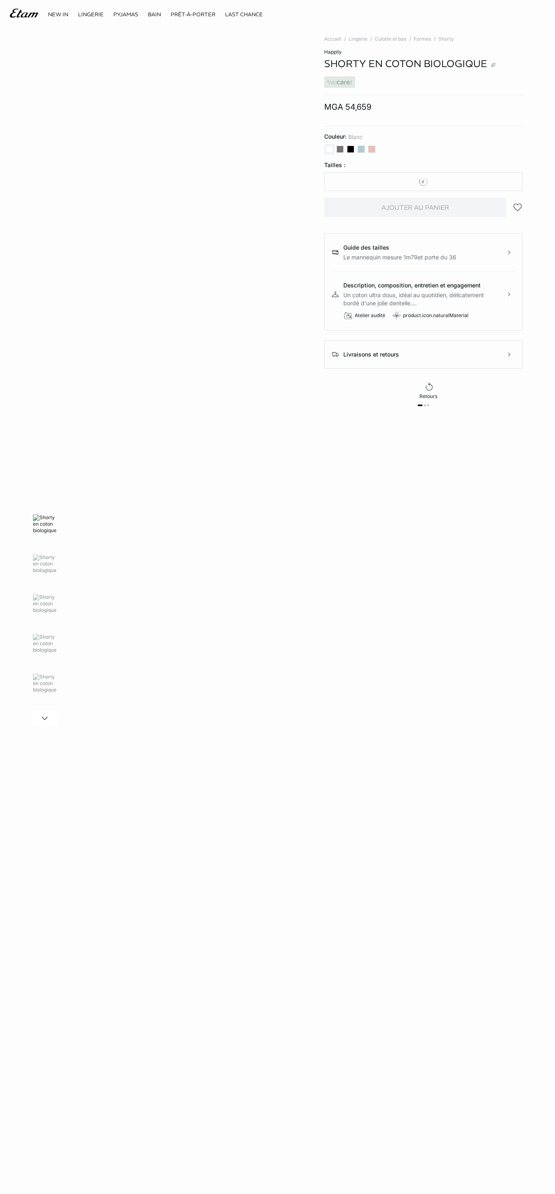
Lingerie (358, 39)
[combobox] (423, 181)
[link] (58, 14)
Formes (422, 39)
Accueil (332, 39)
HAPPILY (333, 52)
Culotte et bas (390, 39)
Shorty (446, 39)
